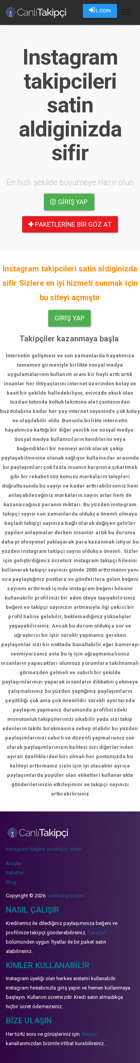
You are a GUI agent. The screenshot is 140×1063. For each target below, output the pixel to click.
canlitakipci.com (66, 896)
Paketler (15, 873)
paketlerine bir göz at (72, 224)
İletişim (89, 1034)
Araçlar (14, 863)
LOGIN (103, 11)
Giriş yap (72, 202)
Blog (11, 882)
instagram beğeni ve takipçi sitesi (44, 849)
